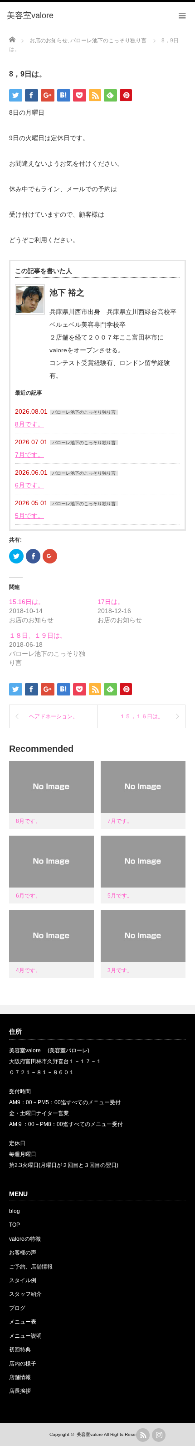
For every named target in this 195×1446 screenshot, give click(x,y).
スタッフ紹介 (25, 1294)
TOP (14, 1225)
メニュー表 (22, 1322)
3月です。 (119, 970)
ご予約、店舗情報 (31, 1266)
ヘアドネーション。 (53, 716)
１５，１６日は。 (141, 716)
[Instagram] (159, 1435)
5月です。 (29, 515)
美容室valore (90, 1434)
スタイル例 (22, 1280)
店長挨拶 (20, 1391)
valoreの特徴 (25, 1239)
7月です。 (29, 454)
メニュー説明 (25, 1336)
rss (143, 1435)
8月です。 (29, 424)
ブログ (17, 1308)
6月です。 (29, 485)
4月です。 (28, 970)
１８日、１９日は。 (37, 635)
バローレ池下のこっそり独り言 (84, 412)
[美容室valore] (30, 16)
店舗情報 (20, 1377)
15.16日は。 (26, 601)
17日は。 (111, 601)
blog (14, 1211)
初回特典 (20, 1349)
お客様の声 (22, 1252)
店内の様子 (22, 1363)
